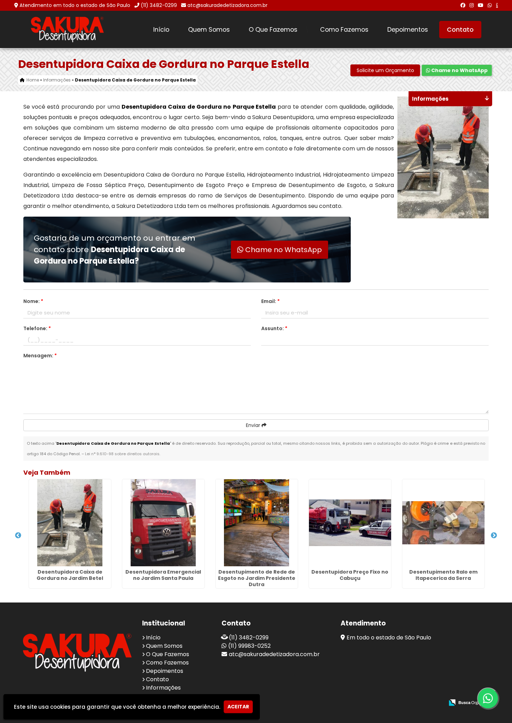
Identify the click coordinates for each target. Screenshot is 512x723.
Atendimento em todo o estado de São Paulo (75, 5)
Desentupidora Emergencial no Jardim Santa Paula (163, 575)
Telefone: (37, 328)
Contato (460, 29)
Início (161, 29)
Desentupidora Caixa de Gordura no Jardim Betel (70, 575)
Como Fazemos (344, 29)
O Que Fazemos (273, 29)
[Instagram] (472, 5)
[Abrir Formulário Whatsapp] (488, 698)
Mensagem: (40, 355)
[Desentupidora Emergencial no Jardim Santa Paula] (163, 522)
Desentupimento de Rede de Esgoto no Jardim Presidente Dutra (256, 578)
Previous (18, 535)
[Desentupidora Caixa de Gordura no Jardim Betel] (70, 522)
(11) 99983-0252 (249, 646)
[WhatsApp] (490, 5)
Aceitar (238, 706)
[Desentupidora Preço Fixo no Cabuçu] (350, 522)
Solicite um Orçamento (385, 70)
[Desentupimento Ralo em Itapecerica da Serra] (443, 522)
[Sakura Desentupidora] (77, 652)
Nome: (33, 301)
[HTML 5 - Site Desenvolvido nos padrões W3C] (387, 703)
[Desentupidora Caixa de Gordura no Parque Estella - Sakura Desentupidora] (67, 29)
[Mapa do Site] (369, 702)
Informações (163, 688)
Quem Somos (209, 29)
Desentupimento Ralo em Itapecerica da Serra (443, 575)
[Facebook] (462, 5)
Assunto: (274, 328)
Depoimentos (407, 29)
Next (493, 535)
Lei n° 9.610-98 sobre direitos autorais (122, 454)
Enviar (254, 425)
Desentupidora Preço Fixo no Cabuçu (349, 575)
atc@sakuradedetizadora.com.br (227, 5)
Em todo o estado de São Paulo (389, 637)
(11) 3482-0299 (159, 5)
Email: (270, 301)
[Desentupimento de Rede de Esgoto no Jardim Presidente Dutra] (257, 522)
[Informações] (497, 5)
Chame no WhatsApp (459, 70)
